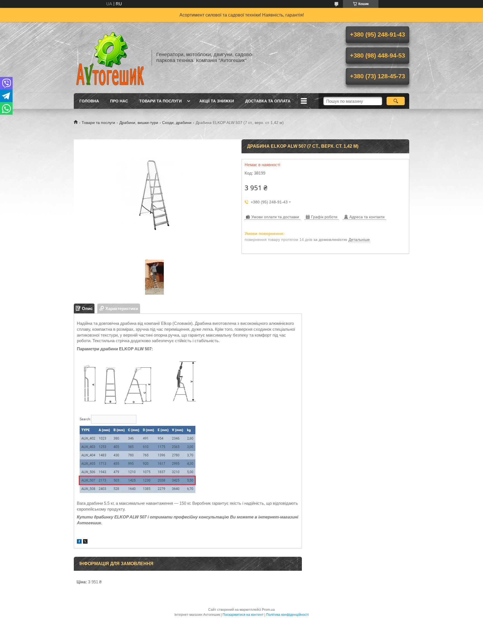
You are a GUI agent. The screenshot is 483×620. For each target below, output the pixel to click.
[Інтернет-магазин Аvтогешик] (110, 57)
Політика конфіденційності (287, 615)
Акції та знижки (216, 101)
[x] (85, 542)
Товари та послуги (160, 101)
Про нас (119, 101)
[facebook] (79, 542)
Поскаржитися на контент (243, 615)
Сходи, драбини (176, 122)
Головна (89, 101)
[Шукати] (396, 101)
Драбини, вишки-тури (138, 122)
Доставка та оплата (267, 101)
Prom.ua (268, 610)
